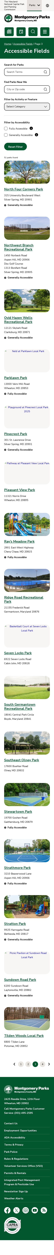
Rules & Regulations (16, 1159)
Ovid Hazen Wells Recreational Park (18, 319)
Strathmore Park (17, 867)
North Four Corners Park (23, 189)
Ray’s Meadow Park (19, 541)
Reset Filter (15, 147)
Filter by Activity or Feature (20, 99)
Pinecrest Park (15, 434)
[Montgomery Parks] (27, 18)
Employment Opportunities (20, 1130)
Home (7, 44)
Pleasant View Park (19, 490)
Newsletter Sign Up (16, 1191)
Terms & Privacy (13, 1144)
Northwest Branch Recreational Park (19, 247)
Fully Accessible (18, 128)
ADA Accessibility (14, 1137)
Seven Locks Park (18, 653)
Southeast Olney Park (21, 760)
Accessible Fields (23, 44)
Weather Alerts (13, 1198)
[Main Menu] (44, 31)
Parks (32, 5)
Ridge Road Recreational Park (23, 599)
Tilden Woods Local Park (24, 1035)
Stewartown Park (18, 811)
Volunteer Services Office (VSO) (23, 1166)
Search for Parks (14, 64)
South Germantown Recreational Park (19, 706)
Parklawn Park (15, 378)
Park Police (10, 1152)
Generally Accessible (21, 135)
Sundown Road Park (20, 979)
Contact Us (10, 1123)
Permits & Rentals (15, 1173)
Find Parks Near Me (15, 82)
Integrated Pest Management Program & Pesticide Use (22, 1182)
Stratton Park (15, 923)
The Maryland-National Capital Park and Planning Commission (14, 5)
